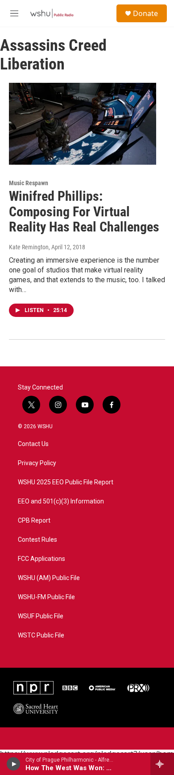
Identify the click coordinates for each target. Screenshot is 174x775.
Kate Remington (29, 247)
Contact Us (33, 444)
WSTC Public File (41, 635)
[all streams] (162, 764)
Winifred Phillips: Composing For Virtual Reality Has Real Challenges (84, 211)
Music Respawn (28, 183)
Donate (145, 13)
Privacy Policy (37, 463)
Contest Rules (37, 539)
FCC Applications (41, 559)
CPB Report (34, 520)
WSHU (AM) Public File (49, 578)
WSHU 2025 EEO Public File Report (65, 482)
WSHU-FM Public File (46, 597)
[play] (13, 763)
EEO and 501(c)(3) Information (61, 501)
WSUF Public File (40, 616)
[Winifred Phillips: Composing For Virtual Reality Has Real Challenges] (82, 124)
